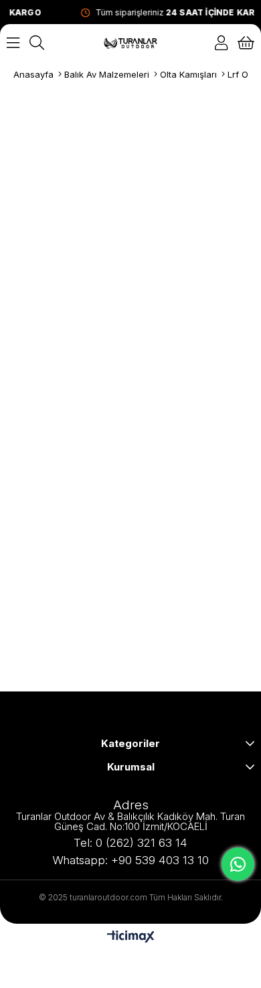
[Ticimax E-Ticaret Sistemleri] (131, 937)
